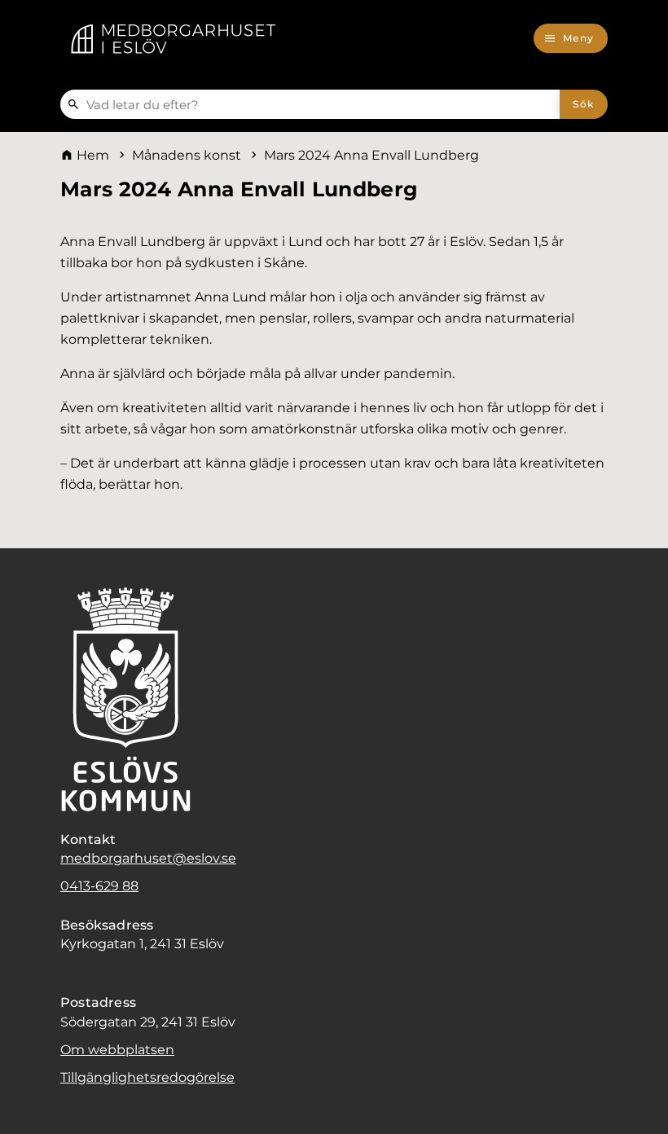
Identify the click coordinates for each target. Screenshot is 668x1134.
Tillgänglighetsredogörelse (147, 1077)
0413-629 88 (99, 886)
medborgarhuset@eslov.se (148, 858)
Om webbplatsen (117, 1049)
